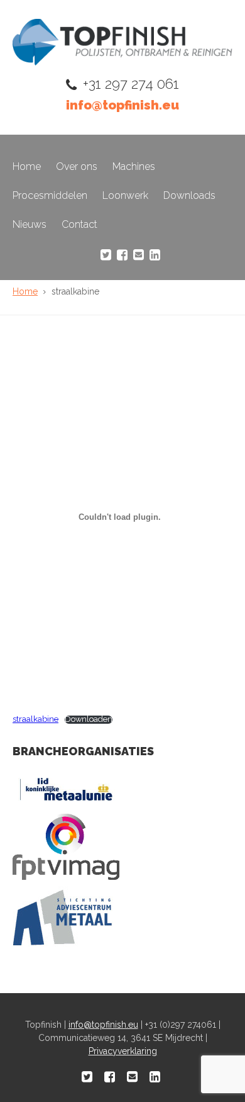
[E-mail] (138, 254)
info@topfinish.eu (122, 105)
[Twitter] (106, 254)
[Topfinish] (122, 62)
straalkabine (35, 719)
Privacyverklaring (123, 1051)
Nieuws (29, 224)
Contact (79, 224)
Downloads (189, 195)
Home (27, 166)
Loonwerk (125, 195)
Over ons (76, 166)
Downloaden (88, 720)
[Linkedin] (155, 254)
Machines (133, 166)
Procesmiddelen (50, 195)
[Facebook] (122, 254)
